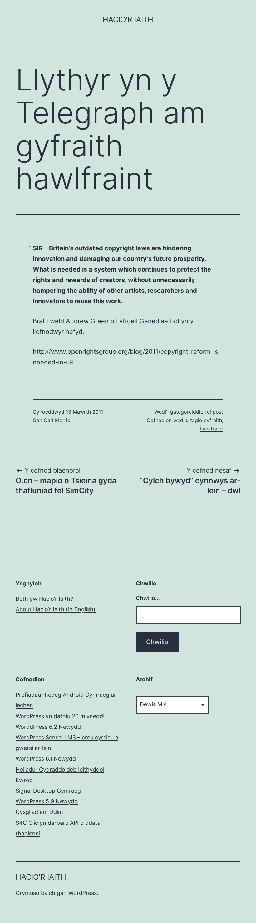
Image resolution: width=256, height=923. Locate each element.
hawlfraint (211, 428)
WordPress (82, 893)
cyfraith (213, 420)
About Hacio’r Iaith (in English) (56, 609)
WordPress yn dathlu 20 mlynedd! (60, 716)
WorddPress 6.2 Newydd (48, 726)
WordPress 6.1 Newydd (46, 758)
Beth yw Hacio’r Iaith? (44, 598)
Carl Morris (57, 420)
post (218, 412)
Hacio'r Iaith (128, 19)
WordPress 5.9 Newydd (47, 801)
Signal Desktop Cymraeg (48, 790)
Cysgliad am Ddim (39, 812)
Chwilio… (148, 598)
